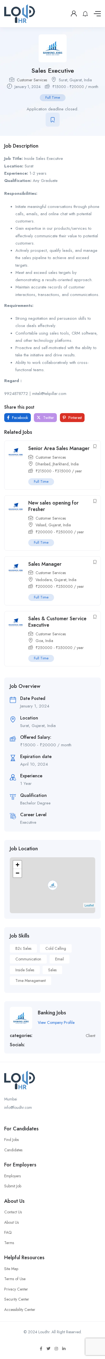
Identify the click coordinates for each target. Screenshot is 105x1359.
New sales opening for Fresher (53, 506)
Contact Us (13, 1212)
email (59, 959)
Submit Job (12, 1186)
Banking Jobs (52, 1012)
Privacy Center (16, 1289)
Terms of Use (14, 1279)
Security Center (16, 1299)
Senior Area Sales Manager (59, 448)
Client (90, 1036)
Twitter (48, 417)
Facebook (19, 417)
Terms (9, 1243)
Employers (12, 1176)
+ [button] (17, 864)
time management (30, 980)
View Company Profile (56, 1022)
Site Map (11, 1269)
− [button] (17, 873)
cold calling (55, 948)
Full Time (52, 97)
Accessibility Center (19, 1309)
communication (28, 959)
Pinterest (74, 417)
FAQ (8, 1232)
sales (52, 970)
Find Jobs (11, 1139)
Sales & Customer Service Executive (57, 622)
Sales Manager (45, 564)
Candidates (13, 1150)
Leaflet (89, 905)
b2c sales (23, 948)
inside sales (24, 970)
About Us (11, 1222)
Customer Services (32, 80)
